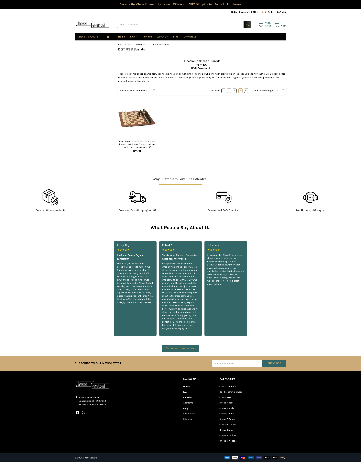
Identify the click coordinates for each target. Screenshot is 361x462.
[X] (83, 412)
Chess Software (227, 386)
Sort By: (124, 90)
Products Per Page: (263, 90)
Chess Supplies (227, 435)
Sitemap (187, 419)
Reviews (147, 36)
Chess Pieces (226, 402)
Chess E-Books (227, 419)
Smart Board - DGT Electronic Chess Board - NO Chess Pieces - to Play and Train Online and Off (137, 144)
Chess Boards (226, 408)
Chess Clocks (226, 413)
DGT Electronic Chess (230, 391)
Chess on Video (227, 424)
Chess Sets (225, 397)
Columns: (215, 90)
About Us (162, 36)
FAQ (132, 36)
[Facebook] (77, 412)
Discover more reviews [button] (180, 348)
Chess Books (226, 429)
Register (281, 12)
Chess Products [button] (87, 36)
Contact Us (190, 36)
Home (121, 36)
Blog (175, 36)
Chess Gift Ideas (228, 440)
